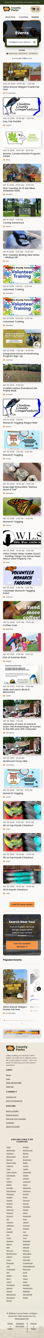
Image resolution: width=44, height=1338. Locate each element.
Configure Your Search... (20, 42)
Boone (25, 1157)
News (8, 1075)
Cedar (25, 1169)
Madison (9, 1241)
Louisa (25, 1235)
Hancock (10, 1210)
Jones (8, 458)
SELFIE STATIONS (13, 1126)
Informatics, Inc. (22, 1318)
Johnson (9, 360)
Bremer (9, 1160)
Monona (9, 1251)
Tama (25, 1279)
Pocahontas (10, 93)
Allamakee (10, 1150)
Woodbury (10, 1298)
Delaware (27, 1188)
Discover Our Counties (16, 1119)
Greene (9, 1204)
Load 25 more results (22, 904)
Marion (8, 525)
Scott (25, 1272)
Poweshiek (10, 1269)
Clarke (25, 1175)
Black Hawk (11, 1157)
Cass (7, 829)
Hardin (25, 1210)
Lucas (8, 1238)
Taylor (8, 1282)
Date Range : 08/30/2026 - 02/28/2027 (23, 53)
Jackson (9, 394)
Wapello (26, 1285)
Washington (28, 1288)
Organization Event (20, 1324)
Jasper (26, 1222)
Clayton (26, 1178)
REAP (27, 1327)
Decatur (9, 1188)
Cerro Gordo (11, 1172)
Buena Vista (11, 1163)
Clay (8, 1178)
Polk (8, 1266)
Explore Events (12, 1115)
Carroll (25, 1166)
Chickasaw (10, 1175)
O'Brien (9, 1257)
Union (25, 1282)
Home (14, 28)
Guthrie (9, 1207)
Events (35, 17)
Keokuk (26, 1229)
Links (8, 1079)
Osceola (26, 1257)
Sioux (7, 160)
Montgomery (11, 1254)
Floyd (25, 1197)
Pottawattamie (29, 1266)
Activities (10, 1123)
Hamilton (9, 194)
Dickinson (27, 1191)
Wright (8, 661)
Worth (25, 1298)
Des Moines (11, 1191)
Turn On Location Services (22, 945)
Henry (25, 1213)
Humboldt (27, 1216)
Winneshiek (27, 1294)
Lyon (25, 1238)
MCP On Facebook (14, 1101)
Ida (7, 1219)
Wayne (9, 1291)
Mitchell (26, 1247)
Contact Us (11, 1097)
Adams (26, 1147)
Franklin (9, 1200)
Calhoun (9, 1166)
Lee (24, 1232)
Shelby (9, 1276)
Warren (9, 1288)
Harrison (9, 1213)
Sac (8, 1272)
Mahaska (9, 293)
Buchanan (27, 1160)
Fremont (26, 1200)
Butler (25, 1163)
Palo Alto (26, 1260)
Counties (23, 17)
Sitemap (10, 1087)
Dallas (8, 1185)
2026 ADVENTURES (14, 1083)
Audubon (10, 1153)
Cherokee (27, 1172)
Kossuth (9, 1232)
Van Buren (9, 733)
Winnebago (11, 1294)
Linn (7, 261)
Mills (8, 1247)
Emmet (26, 1194)
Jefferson (10, 1225)
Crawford (27, 1182)
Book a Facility (12, 1111)
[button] (4, 1020)
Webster (26, 1291)
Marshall (26, 1244)
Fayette (9, 1197)
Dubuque (10, 1194)
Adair (8, 1147)
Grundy (26, 1204)
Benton (26, 1153)
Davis (25, 1185)
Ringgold (26, 1269)
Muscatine (27, 1254)
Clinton (8, 125)
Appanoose (28, 1150)
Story (7, 562)
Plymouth (10, 1263)
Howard (9, 1216)
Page (8, 1260)
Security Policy (34, 1326)
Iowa (25, 1219)
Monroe (26, 1251)
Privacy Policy (10, 1326)
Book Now (10, 17)
